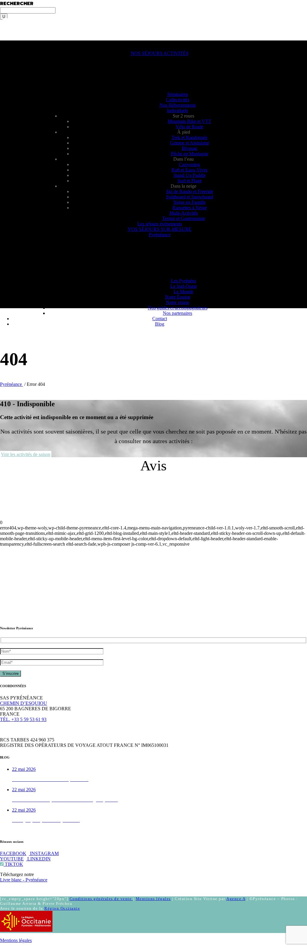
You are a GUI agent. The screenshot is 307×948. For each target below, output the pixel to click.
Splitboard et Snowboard (189, 196)
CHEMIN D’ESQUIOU (23, 703)
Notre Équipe (177, 297)
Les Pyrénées (183, 280)
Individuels (177, 110)
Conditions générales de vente (101, 898)
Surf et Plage (189, 180)
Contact (159, 318)
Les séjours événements (159, 223)
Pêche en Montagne (189, 153)
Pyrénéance (160, 234)
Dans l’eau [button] (183, 159)
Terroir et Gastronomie (183, 218)
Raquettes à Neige (189, 207)
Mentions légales (153, 898)
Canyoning (189, 164)
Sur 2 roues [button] (183, 115)
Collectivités (177, 99)
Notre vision (177, 302)
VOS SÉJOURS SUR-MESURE (160, 229)
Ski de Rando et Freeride (189, 191)
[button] (14, 43)
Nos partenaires (177, 313)
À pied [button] (183, 132)
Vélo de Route (189, 126)
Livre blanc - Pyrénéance (23, 879)
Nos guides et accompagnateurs (177, 307)
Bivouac (190, 148)
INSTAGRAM (44, 853)
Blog (159, 323)
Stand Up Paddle (190, 175)
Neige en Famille (189, 202)
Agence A (235, 898)
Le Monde (183, 291)
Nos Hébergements (177, 105)
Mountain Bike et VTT (189, 121)
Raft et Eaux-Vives (189, 169)
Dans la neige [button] (183, 186)
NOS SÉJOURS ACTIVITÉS (160, 53)
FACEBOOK (13, 853)
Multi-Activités (183, 213)
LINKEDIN (38, 858)
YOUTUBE (12, 858)
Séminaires (177, 94)
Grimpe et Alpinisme (189, 142)
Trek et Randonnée (189, 137)
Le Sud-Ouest (183, 286)
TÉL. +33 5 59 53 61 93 (23, 719)
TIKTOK (13, 864)
